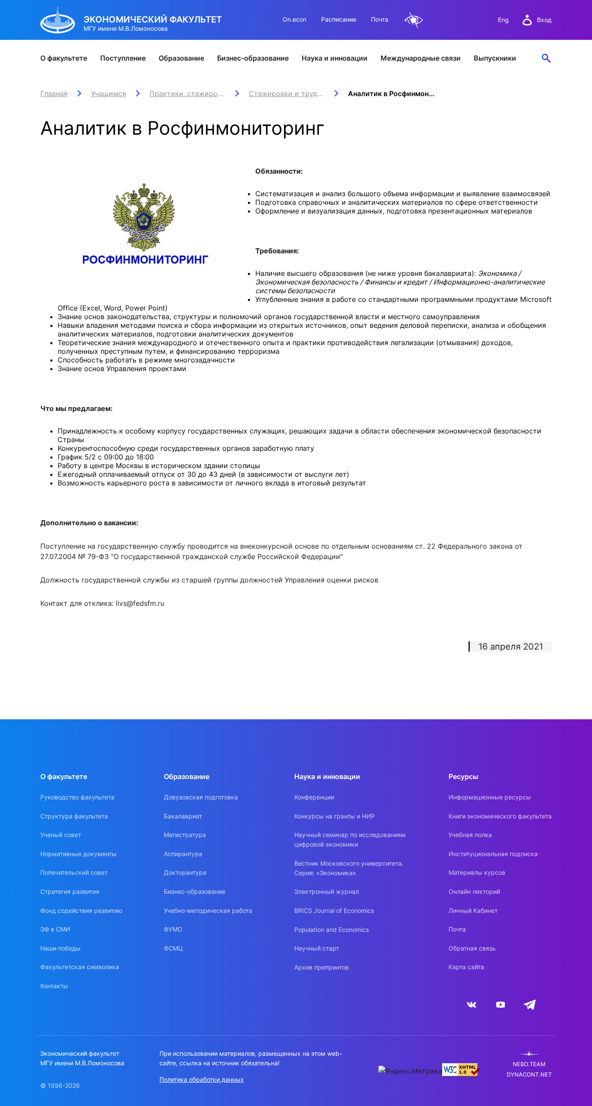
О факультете (63, 58)
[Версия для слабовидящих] (414, 20)
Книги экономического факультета (500, 816)
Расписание (338, 19)
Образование (181, 58)
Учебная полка (470, 834)
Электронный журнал (326, 891)
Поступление (123, 58)
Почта (379, 19)
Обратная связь (472, 948)
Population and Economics (331, 929)
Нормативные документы (78, 853)
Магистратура (185, 834)
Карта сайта (466, 966)
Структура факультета (74, 816)
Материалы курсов (477, 872)
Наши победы (60, 948)
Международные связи (421, 58)
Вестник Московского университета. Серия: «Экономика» (348, 868)
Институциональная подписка (493, 853)
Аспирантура (183, 853)
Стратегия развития (69, 891)
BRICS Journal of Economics (334, 910)
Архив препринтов (321, 967)
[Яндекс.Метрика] (410, 1071)
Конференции (314, 797)
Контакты (54, 986)
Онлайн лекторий (474, 891)
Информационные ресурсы (490, 797)
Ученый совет (60, 834)
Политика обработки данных (201, 1079)
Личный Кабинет (473, 910)
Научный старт (316, 948)
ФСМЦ (173, 948)
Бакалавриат (183, 816)
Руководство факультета (77, 797)
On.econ (294, 19)
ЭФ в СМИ (55, 929)
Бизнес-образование (253, 58)
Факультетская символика (79, 966)
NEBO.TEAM (529, 1064)
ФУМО (173, 929)
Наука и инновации (335, 58)
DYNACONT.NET (529, 1074)
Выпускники (495, 58)
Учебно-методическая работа (208, 910)
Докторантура (185, 872)
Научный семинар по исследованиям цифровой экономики (350, 839)
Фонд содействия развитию (81, 910)
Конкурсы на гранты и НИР (334, 816)
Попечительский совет (73, 872)
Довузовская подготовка (201, 797)
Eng (503, 19)
